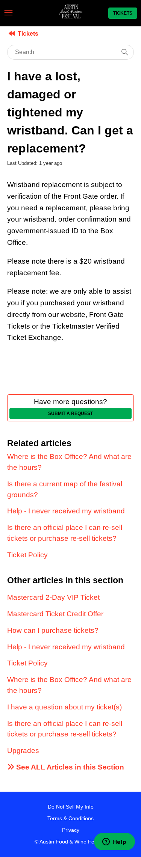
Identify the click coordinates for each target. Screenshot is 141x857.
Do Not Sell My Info (71, 807)
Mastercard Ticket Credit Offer (55, 614)
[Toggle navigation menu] (8, 13)
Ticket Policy (27, 555)
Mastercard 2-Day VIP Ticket (53, 597)
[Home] (70, 16)
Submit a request (70, 413)
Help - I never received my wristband (66, 511)
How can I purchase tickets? (53, 630)
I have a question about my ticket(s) (64, 707)
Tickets (122, 13)
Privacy (70, 830)
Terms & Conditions (70, 818)
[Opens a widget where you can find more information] (114, 842)
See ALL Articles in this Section (69, 767)
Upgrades (23, 750)
